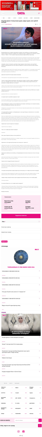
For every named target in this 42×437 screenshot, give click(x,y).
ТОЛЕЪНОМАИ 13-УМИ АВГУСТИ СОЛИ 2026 (11, 298)
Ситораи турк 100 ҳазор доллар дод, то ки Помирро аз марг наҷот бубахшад (8, 207)
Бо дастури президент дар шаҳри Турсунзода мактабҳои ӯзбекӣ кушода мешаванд (16, 365)
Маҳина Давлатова (8, 24)
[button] (39, 13)
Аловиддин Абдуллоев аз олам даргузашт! (29, 207)
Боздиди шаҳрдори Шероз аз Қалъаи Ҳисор (11, 371)
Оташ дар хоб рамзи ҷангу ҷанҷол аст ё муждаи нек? (13, 291)
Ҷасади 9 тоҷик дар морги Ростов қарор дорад (12, 344)
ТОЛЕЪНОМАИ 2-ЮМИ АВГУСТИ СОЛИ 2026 (11, 285)
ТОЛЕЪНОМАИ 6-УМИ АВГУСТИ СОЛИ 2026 (11, 278)
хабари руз (10, 383)
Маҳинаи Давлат (17, 383)
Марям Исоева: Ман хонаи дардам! (8, 201)
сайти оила (5, 383)
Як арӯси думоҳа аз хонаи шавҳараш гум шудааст (13, 337)
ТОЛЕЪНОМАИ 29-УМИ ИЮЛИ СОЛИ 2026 (10, 271)
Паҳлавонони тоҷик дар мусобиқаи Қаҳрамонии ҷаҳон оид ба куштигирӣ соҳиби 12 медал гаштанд (15, 351)
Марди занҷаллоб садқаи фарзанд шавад (11, 305)
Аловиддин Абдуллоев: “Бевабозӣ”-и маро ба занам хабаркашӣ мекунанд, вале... (29, 201)
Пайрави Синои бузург (7, 358)
